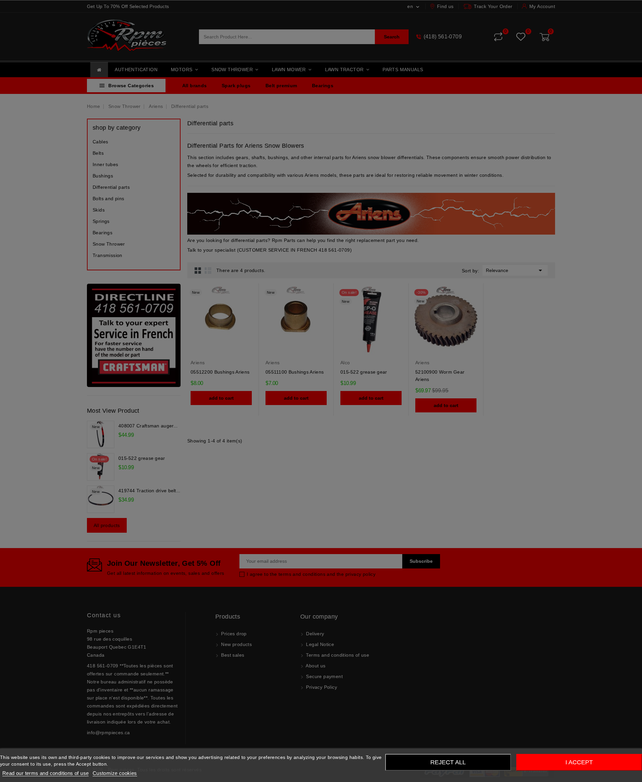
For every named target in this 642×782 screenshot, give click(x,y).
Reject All (448, 762)
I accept (579, 762)
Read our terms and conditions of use (45, 773)
